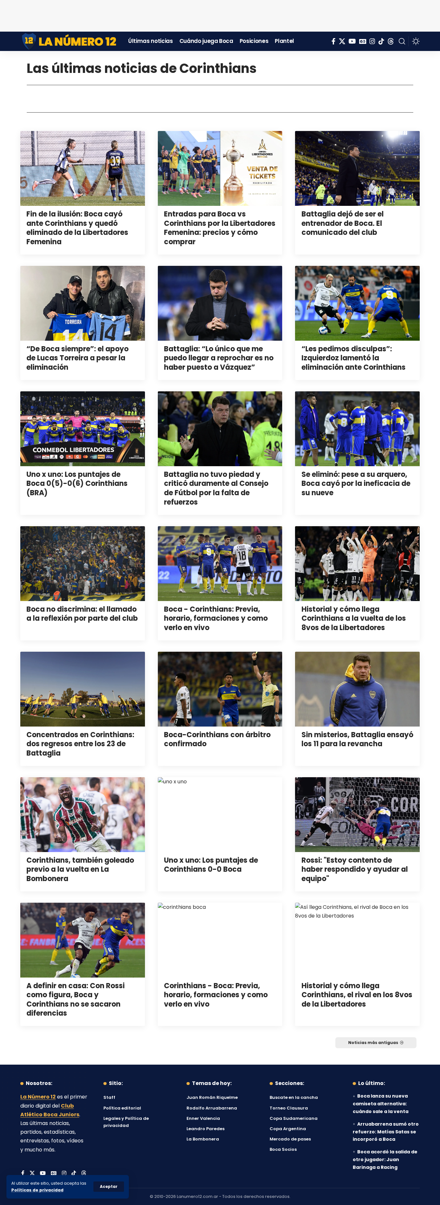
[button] (108, 1186)
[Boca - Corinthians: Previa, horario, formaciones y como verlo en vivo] (220, 563)
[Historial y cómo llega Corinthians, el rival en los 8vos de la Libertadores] (357, 940)
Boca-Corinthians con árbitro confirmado (217, 739)
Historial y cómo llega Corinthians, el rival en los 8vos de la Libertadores (356, 995)
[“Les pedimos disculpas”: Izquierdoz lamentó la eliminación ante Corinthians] (357, 303)
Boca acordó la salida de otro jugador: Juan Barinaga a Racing (385, 1159)
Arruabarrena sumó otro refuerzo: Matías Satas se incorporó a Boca (386, 1132)
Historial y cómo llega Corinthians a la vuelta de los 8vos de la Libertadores (353, 618)
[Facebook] (333, 41)
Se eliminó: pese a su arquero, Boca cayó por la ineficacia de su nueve (355, 483)
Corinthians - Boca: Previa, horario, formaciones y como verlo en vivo (216, 995)
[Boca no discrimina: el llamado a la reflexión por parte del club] (82, 563)
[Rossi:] (357, 814)
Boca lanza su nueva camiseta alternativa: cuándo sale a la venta (380, 1104)
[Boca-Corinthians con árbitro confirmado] (220, 689)
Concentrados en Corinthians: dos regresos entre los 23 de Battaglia (80, 744)
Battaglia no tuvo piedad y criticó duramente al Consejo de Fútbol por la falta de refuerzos (216, 488)
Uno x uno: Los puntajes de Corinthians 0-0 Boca (211, 865)
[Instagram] (372, 41)
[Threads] (391, 41)
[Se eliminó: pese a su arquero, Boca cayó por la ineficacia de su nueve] (357, 428)
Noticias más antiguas (373, 1042)
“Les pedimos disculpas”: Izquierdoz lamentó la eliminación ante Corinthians (353, 358)
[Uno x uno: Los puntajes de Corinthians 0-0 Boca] (220, 814)
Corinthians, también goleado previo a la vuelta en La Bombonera (80, 869)
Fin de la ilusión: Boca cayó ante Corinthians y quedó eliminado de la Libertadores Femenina (77, 228)
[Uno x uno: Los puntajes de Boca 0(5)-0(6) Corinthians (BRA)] (82, 428)
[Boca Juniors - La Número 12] (69, 41)
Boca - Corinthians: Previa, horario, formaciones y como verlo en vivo (216, 618)
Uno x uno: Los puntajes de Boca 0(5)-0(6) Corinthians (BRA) (77, 483)
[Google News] (363, 41)
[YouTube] (352, 41)
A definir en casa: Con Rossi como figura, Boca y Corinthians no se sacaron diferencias (75, 1000)
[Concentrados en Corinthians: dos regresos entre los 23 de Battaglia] (82, 689)
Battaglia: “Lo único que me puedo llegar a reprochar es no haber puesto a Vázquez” (218, 358)
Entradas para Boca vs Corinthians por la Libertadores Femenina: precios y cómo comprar (219, 228)
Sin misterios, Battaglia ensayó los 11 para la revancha (357, 739)
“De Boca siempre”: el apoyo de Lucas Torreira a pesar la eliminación (77, 358)
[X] (342, 41)
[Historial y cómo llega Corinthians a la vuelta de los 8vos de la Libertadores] (357, 563)
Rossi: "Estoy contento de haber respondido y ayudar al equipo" (354, 869)
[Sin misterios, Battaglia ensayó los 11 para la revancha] (357, 689)
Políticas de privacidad (37, 1190)
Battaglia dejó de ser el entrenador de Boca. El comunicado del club (342, 223)
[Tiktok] (381, 41)
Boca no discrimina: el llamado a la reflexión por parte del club (82, 614)
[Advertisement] (220, 14)
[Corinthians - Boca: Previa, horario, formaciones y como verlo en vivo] (220, 940)
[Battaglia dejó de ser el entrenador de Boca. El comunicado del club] (357, 168)
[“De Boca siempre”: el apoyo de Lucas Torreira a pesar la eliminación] (82, 303)
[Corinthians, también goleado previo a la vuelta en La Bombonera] (82, 814)
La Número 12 (38, 1096)
